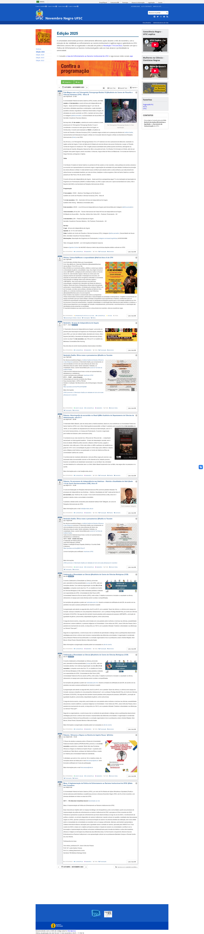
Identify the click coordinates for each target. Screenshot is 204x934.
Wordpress (72, 931)
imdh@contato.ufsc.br (87, 508)
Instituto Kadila (128, 132)
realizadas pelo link (92, 602)
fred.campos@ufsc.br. (92, 760)
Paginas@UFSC (148, 105)
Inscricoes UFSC (88, 375)
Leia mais (131, 252)
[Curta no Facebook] (154, 16)
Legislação (151, 2)
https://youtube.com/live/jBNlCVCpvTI (74, 548)
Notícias (38, 49)
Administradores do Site (160, 23)
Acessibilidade (135, 6)
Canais (160, 2)
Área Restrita (147, 23)
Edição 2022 (40, 60)
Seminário (88, 251)
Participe (125, 2)
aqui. (131, 56)
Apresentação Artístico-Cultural (84, 315)
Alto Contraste (146, 6)
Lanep (88, 583)
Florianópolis (79, 251)
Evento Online (79, 408)
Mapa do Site (157, 6)
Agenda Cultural (74, 247)
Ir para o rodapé (73, 6)
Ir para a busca (62, 6)
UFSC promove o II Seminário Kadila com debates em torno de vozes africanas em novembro (90, 563)
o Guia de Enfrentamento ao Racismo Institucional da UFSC (87, 56)
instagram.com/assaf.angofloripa (107, 238)
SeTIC (145, 107)
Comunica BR (114, 2)
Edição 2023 (40, 58)
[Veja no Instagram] (164, 16)
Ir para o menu (52, 6)
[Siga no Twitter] (158, 16)
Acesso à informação (138, 2)
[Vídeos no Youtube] (161, 16)
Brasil (42, 2)
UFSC (145, 109)
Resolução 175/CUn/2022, (113, 45)
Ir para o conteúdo (41, 6)
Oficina (109, 315)
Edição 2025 (40, 52)
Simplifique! (103, 2)
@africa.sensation (76, 115)
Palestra (111, 475)
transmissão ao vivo (94, 801)
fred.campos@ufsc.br (87, 767)
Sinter (74, 137)
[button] (126, 867)
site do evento (108, 644)
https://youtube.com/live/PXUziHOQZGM (74, 387)
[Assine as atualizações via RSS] (167, 16)
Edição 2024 (40, 55)
